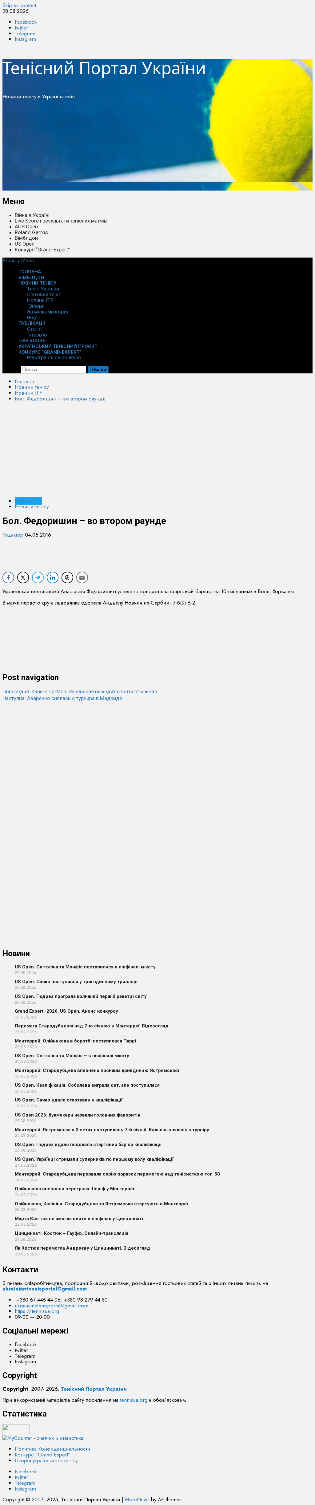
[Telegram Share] (38, 577)
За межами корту (47, 312)
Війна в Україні (32, 215)
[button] (18, 260)
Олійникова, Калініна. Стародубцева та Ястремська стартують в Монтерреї (101, 1204)
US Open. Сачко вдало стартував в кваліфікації (68, 1100)
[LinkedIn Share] (52, 577)
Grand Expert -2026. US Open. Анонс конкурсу (66, 1011)
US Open (24, 244)
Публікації (31, 323)
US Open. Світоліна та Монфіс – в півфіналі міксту (72, 1055)
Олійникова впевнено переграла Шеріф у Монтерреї (74, 1189)
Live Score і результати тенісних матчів (61, 221)
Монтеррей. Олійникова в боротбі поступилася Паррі (75, 1041)
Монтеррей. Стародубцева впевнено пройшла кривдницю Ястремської (97, 1070)
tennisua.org (133, 1400)
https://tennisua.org (37, 1311)
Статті (34, 329)
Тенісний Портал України (104, 67)
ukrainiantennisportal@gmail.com (51, 1305)
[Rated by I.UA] (16, 1432)
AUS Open (26, 226)
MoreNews (137, 1499)
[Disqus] (157, 779)
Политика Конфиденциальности (52, 1448)
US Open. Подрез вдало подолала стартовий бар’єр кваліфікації (88, 1144)
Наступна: (62, 698)
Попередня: (79, 691)
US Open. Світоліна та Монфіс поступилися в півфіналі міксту (85, 967)
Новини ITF (40, 300)
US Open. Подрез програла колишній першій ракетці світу (81, 996)
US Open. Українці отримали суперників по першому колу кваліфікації (94, 1159)
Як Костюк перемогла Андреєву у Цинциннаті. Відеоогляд (82, 1248)
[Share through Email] (82, 577)
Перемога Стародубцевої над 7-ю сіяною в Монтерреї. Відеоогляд (92, 1026)
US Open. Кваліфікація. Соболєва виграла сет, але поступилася (87, 1085)
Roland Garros (31, 232)
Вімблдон (26, 238)
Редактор (13, 534)
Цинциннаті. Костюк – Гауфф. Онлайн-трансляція (71, 1233)
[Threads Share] (67, 577)
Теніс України (43, 289)
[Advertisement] (157, 147)
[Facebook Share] (8, 577)
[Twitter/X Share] (23, 577)
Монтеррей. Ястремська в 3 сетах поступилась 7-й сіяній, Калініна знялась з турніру (112, 1130)
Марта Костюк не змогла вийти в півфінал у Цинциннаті (79, 1218)
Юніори (36, 306)
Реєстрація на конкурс (54, 357)
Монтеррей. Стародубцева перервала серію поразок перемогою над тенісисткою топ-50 (117, 1174)
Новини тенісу (37, 283)
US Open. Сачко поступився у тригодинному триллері (76, 981)
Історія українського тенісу (46, 1460)
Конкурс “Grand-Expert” (42, 249)
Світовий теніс (44, 294)
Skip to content (19, 5)
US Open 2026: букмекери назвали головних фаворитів (77, 1115)
